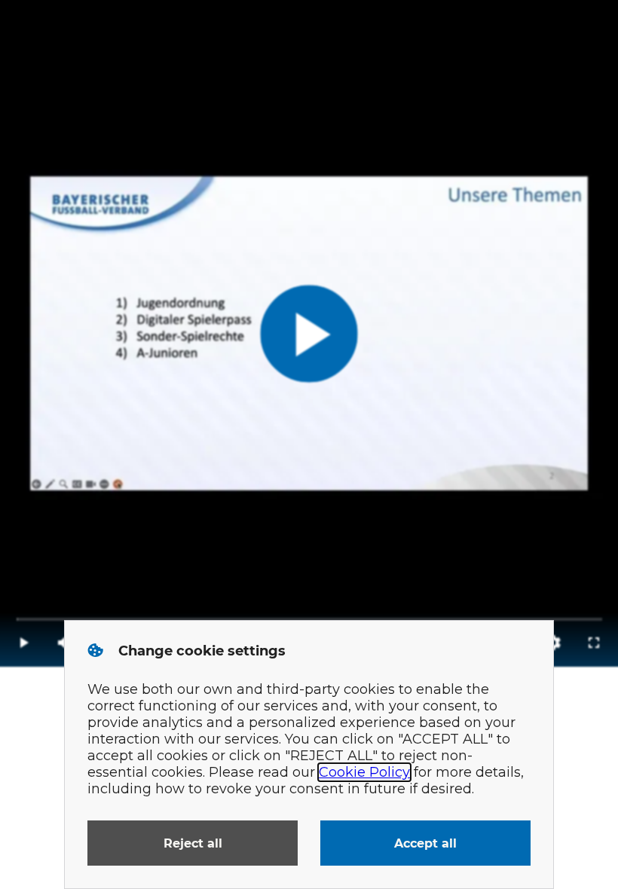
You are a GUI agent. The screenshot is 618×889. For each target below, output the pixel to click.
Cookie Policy (364, 772)
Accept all (425, 843)
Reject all (193, 843)
